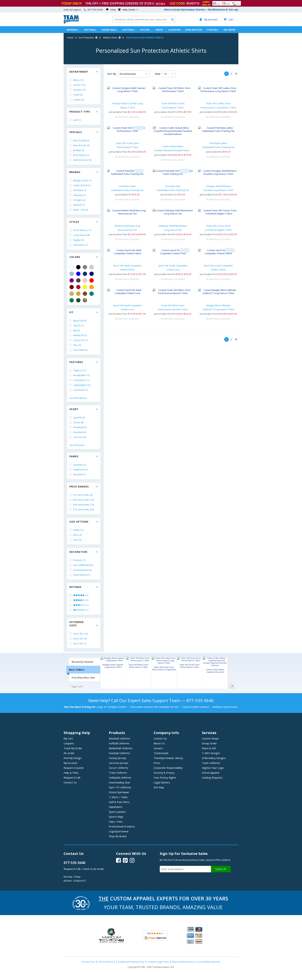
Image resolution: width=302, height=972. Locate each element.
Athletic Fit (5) (80, 335)
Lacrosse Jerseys (118, 763)
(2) (87, 600)
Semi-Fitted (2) (80, 349)
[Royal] (85, 274)
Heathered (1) (80, 469)
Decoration (78, 551)
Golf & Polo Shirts (119, 802)
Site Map (159, 787)
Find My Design (72, 758)
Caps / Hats (116, 821)
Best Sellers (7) (81, 155)
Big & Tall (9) (79, 320)
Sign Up (220, 869)
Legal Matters (162, 782)
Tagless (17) (79, 370)
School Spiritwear (119, 792)
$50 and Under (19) (83, 504)
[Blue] (78, 274)
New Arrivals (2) (81, 145)
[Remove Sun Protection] (96, 37)
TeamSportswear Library (168, 758)
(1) (87, 605)
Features (76, 362)
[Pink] (85, 280)
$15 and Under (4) (83, 494)
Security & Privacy (164, 772)
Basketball (109, 29)
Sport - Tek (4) (80, 209)
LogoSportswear (119, 831)
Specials (75, 132)
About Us (159, 743)
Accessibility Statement (209, 961)
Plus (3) (77, 345)
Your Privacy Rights (165, 777)
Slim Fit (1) (78, 325)
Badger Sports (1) (82, 180)
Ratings (75, 587)
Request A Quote (74, 767)
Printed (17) (79, 560)
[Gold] (78, 293)
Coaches (212, 29)
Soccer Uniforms (118, 767)
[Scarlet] (78, 287)
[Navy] (91, 274)
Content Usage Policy (158, 961)
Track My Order (73, 748)
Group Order (209, 743)
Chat (113, 9)
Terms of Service (106, 961)
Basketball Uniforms (120, 748)
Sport (73, 409)
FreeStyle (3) (80, 190)
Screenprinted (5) (82, 569)
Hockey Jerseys (117, 758)
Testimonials (161, 753)
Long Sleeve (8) (81, 235)
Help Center (129, 9)
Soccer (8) (78, 422)
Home (70, 37)
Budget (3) (78, 150)
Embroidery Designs (214, 758)
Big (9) (76, 330)
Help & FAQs (71, 772)
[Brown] (85, 293)
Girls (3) (77, 539)
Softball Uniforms (119, 743)
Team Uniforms (211, 763)
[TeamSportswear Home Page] (71, 22)
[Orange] (91, 287)
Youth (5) (78, 94)
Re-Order (69, 753)
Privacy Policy (88, 961)
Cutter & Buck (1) (82, 185)
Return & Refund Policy (183, 961)
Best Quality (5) (81, 140)
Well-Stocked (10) (82, 160)
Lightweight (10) (81, 385)
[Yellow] (85, 287)
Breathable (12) (81, 375)
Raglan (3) (78, 239)
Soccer (145, 29)
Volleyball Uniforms (120, 777)
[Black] (78, 267)
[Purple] (71, 280)
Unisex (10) (79, 84)
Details (160, 3)
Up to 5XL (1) (80, 643)
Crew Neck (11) (81, 380)
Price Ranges (79, 486)
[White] (71, 267)
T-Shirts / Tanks (118, 797)
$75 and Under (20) (83, 509)
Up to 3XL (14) (80, 633)
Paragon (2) (79, 199)
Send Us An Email (93, 869)
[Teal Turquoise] (91, 293)
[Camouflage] (85, 300)
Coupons (69, 743)
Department (78, 71)
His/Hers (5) (79, 89)
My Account (70, 763)
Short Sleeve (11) (82, 230)
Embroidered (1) (81, 574)
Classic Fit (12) (80, 340)
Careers (158, 748)
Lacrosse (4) (79, 437)
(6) (87, 595)
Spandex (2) (79, 464)
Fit (71, 312)
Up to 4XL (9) (80, 638)
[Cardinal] (78, 280)
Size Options (78, 521)
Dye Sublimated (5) (83, 565)
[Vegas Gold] (71, 293)
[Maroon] (71, 287)
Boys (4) (77, 534)
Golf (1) (77, 120)
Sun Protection (86, 37)
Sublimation (193, 29)
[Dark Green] (78, 300)
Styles (74, 221)
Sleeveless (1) (80, 244)
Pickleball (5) (80, 427)
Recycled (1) (79, 474)
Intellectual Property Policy (131, 961)
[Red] (91, 280)
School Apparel (210, 772)
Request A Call (72, 777)
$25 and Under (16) (83, 499)
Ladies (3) (78, 99)
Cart (228, 19)
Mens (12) (78, 80)
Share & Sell (209, 748)
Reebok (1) (79, 204)
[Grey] (85, 267)
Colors (74, 257)
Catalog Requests (212, 777)
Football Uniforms (119, 753)
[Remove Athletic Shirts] (119, 37)
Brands (74, 172)
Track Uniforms (118, 772)
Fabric (74, 456)
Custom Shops (210, 738)
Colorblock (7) (80, 389)
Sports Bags (116, 816)
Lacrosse (174, 29)
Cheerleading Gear (119, 782)
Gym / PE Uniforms (120, 787)
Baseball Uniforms (119, 738)
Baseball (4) (79, 432)
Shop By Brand (117, 836)
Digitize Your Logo (213, 767)
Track (159, 29)
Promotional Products (122, 826)
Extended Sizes (76, 623)
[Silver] (91, 267)
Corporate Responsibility (168, 767)
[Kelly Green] (71, 300)
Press (157, 763)
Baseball (73, 29)
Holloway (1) (79, 195)
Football (128, 29)
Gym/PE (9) (79, 417)
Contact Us (70, 782)
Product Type (79, 111)
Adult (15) (78, 529)
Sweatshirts (116, 807)
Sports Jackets (117, 811)
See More (229, 29)
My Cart (68, 738)
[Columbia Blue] (71, 274)
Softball (90, 29)
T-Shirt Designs (211, 753)
